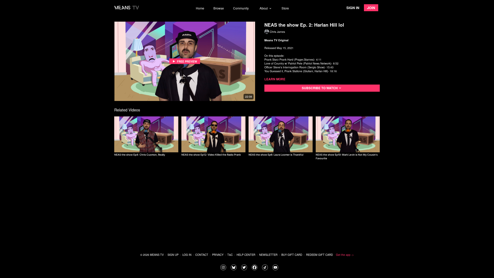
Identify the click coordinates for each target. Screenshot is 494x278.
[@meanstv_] (265, 267)
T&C (230, 255)
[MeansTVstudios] (234, 267)
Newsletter (268, 255)
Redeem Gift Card (319, 255)
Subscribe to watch (320, 88)
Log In (186, 255)
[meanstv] (254, 267)
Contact (201, 255)
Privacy (217, 255)
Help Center (246, 255)
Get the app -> (345, 255)
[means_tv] (223, 267)
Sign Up (172, 255)
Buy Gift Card (291, 255)
